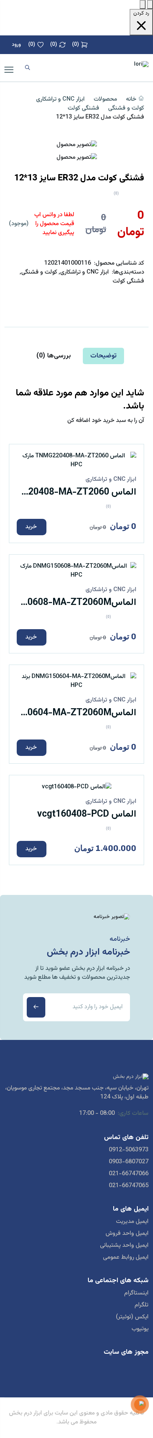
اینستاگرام (136, 1293)
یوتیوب (140, 1329)
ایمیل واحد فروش (127, 1233)
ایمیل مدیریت (132, 1221)
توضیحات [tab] (103, 356)
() (75, 44)
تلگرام (141, 1305)
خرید (31, 527)
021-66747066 (129, 1174)
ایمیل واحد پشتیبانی (124, 1245)
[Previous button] (143, 4)
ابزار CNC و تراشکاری (60, 99)
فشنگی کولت (83, 108)
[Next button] (150, 4)
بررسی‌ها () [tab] (53, 356)
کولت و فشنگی (126, 108)
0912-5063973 (129, 1150)
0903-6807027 (129, 1162)
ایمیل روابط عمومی (126, 1257)
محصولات (105, 99)
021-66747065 (129, 1186)
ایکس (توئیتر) (132, 1317)
